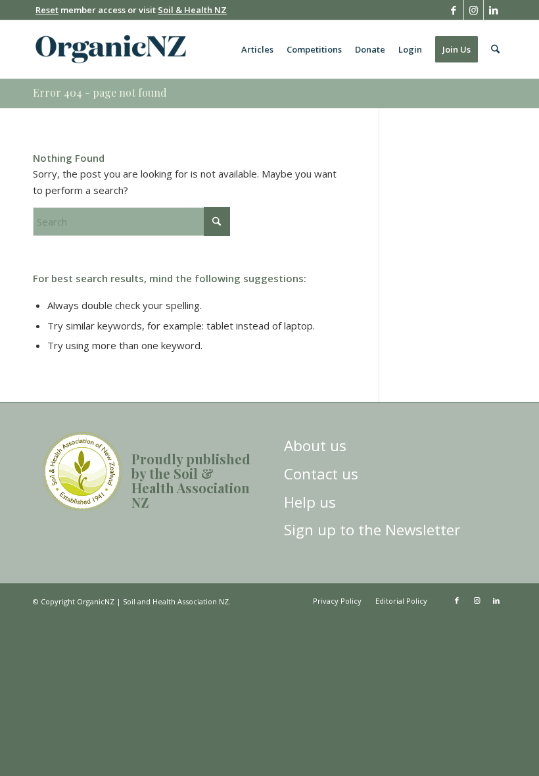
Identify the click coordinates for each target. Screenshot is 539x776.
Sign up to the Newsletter (372, 530)
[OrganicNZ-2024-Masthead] (111, 49)
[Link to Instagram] (473, 10)
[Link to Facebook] (453, 10)
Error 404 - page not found (100, 92)
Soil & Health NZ (192, 10)
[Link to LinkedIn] (494, 10)
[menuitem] (257, 49)
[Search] (495, 49)
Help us (310, 502)
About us (315, 445)
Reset (47, 10)
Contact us (321, 474)
